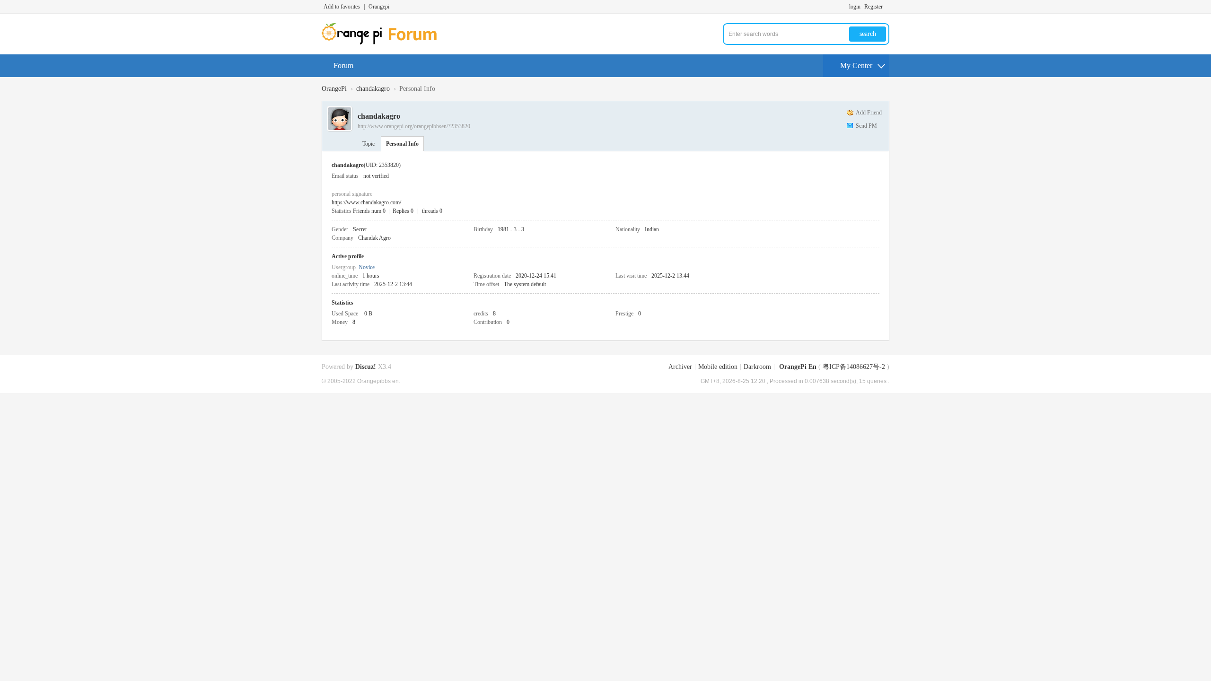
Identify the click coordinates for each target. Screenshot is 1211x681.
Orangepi (379, 6)
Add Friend (869, 112)
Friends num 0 (369, 211)
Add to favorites (342, 6)
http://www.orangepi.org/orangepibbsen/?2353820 (414, 126)
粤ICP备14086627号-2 (854, 366)
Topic (368, 143)
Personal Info (402, 143)
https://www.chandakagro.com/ (366, 202)
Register (873, 6)
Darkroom (757, 366)
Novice (367, 267)
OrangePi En (797, 366)
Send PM (866, 125)
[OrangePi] (384, 42)
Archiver (680, 366)
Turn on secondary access (887, 6)
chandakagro (373, 88)
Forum (343, 65)
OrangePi (334, 88)
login (854, 6)
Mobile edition (717, 366)
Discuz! (365, 366)
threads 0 (432, 211)
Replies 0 (403, 211)
